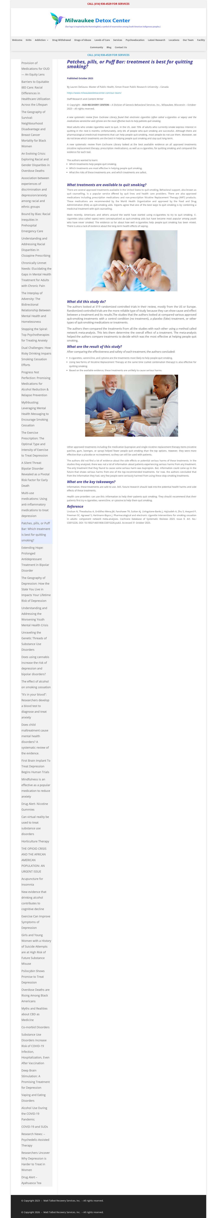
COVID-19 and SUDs (34, 1127)
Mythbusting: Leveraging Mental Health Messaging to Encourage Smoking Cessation (35, 413)
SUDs (28, 39)
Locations (174, 39)
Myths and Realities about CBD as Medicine (34, 1014)
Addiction (40, 39)
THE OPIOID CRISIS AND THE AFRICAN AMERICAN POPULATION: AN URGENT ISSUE (33, 860)
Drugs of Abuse (82, 39)
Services (117, 39)
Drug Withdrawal (61, 39)
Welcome (17, 39)
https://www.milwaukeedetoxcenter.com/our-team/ (94, 92)
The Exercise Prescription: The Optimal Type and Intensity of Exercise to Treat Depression (34, 444)
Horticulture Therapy (35, 841)
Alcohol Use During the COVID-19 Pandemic (34, 1113)
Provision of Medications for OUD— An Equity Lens (35, 68)
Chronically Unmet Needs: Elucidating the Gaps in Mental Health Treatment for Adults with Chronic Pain (36, 274)
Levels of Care (102, 39)
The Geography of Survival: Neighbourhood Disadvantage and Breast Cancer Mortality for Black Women (33, 129)
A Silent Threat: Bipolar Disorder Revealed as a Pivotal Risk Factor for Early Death (35, 474)
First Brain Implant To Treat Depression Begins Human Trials (35, 766)
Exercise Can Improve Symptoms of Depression (35, 922)
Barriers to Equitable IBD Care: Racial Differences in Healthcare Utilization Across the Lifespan (35, 93)
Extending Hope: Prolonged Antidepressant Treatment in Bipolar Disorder (35, 559)
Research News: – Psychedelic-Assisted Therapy (35, 1139)
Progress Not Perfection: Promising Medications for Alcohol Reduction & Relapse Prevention (35, 383)
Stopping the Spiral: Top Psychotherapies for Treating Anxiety (35, 334)
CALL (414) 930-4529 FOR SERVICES (108, 4)
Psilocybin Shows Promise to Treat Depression (33, 976)
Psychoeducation (135, 39)
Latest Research (156, 39)
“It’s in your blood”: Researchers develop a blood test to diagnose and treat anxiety (35, 706)
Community (96, 47)
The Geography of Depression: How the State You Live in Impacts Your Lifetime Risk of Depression (36, 589)
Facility (201, 39)
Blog (109, 47)
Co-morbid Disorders (35, 1027)
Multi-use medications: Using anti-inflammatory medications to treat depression (34, 504)
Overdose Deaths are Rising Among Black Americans (35, 995)
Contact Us (121, 47)
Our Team (188, 39)
